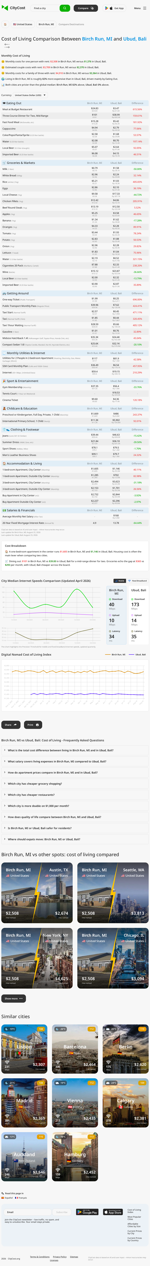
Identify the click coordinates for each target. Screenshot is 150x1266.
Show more (11, 998)
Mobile (121, 581)
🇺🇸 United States (22, 24)
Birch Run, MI (46, 24)
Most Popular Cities (134, 1218)
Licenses (54, 1260)
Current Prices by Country (135, 1239)
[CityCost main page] (13, 8)
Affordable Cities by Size (134, 1225)
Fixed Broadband (139, 581)
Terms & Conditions (40, 1257)
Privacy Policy (60, 1257)
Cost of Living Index (134, 1211)
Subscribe (61, 1212)
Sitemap (74, 1257)
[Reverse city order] (7, 45)
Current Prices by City (135, 1232)
